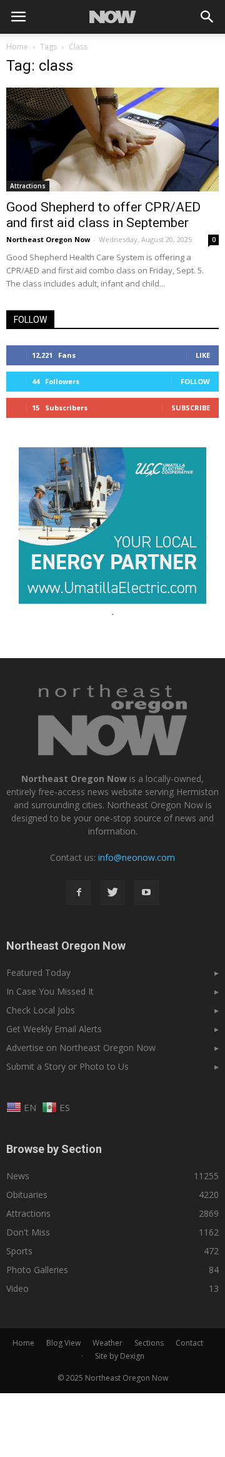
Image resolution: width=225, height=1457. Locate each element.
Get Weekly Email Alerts (54, 1029)
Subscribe (190, 407)
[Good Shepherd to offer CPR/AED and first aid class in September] (112, 139)
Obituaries (27, 1195)
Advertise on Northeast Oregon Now (81, 1047)
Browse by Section (54, 1148)
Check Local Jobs (40, 1010)
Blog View (63, 1343)
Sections (149, 1343)
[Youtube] (146, 892)
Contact (189, 1343)
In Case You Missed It (50, 991)
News (17, 1176)
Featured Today (38, 972)
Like (203, 355)
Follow (195, 381)
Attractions (28, 185)
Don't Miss (28, 1232)
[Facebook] (78, 892)
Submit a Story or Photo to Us (67, 1066)
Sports (19, 1251)
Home (17, 46)
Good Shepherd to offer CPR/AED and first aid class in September (103, 215)
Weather (107, 1343)
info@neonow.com (136, 857)
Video (17, 1288)
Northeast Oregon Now (48, 239)
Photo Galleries (37, 1270)
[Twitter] (112, 892)
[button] (207, 17)
